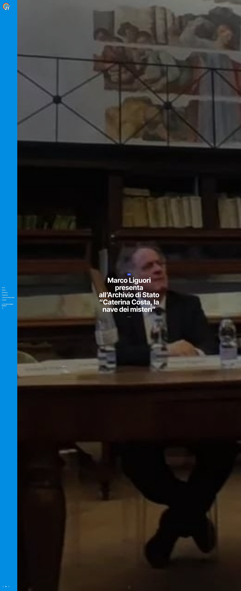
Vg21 (129, 274)
